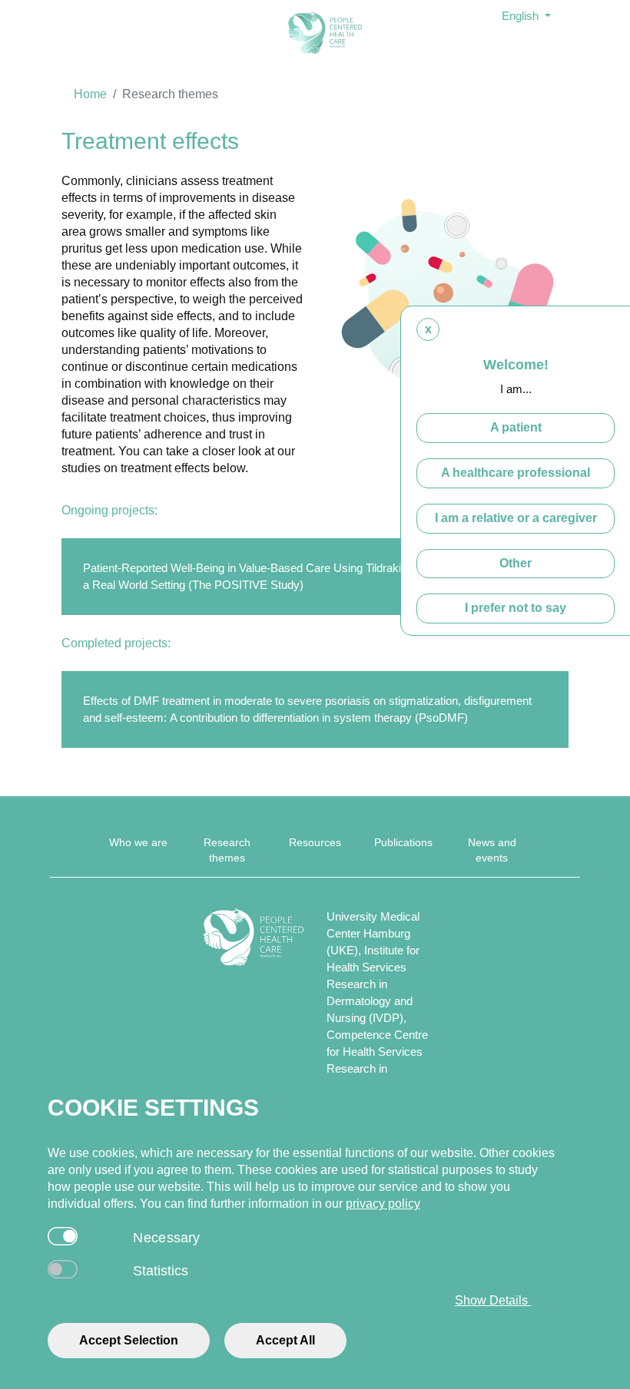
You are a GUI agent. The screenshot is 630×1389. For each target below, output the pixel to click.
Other (515, 563)
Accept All (285, 1340)
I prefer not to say (515, 607)
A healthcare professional (515, 472)
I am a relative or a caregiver (516, 517)
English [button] (522, 15)
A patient (516, 427)
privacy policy (383, 1203)
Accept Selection (128, 1340)
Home (90, 94)
